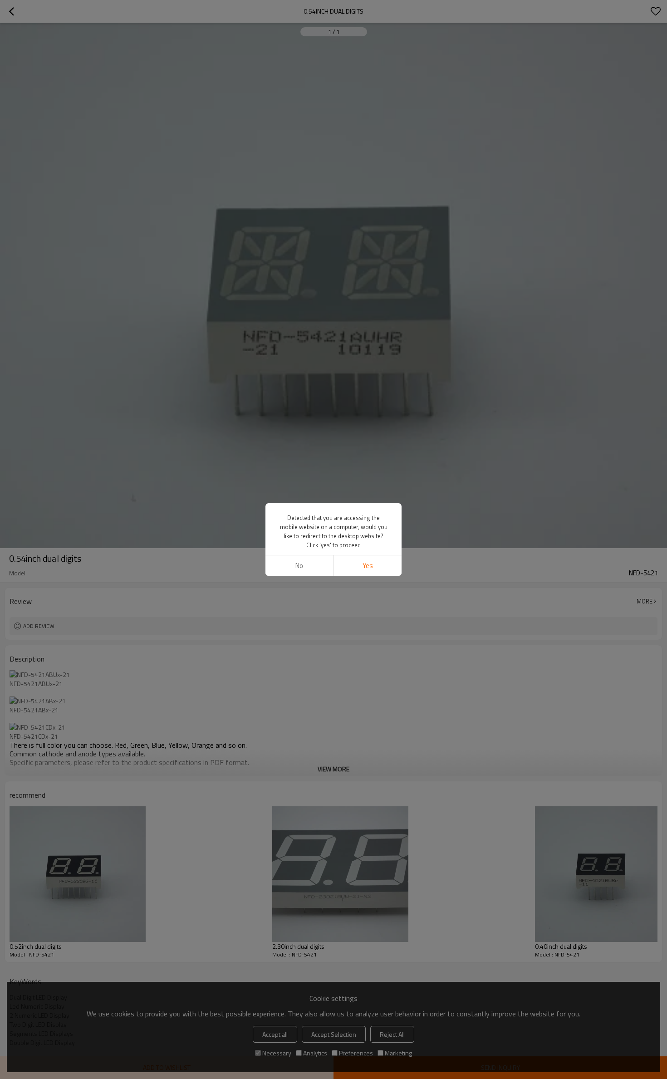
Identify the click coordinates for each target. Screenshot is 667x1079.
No (299, 565)
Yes (368, 565)
